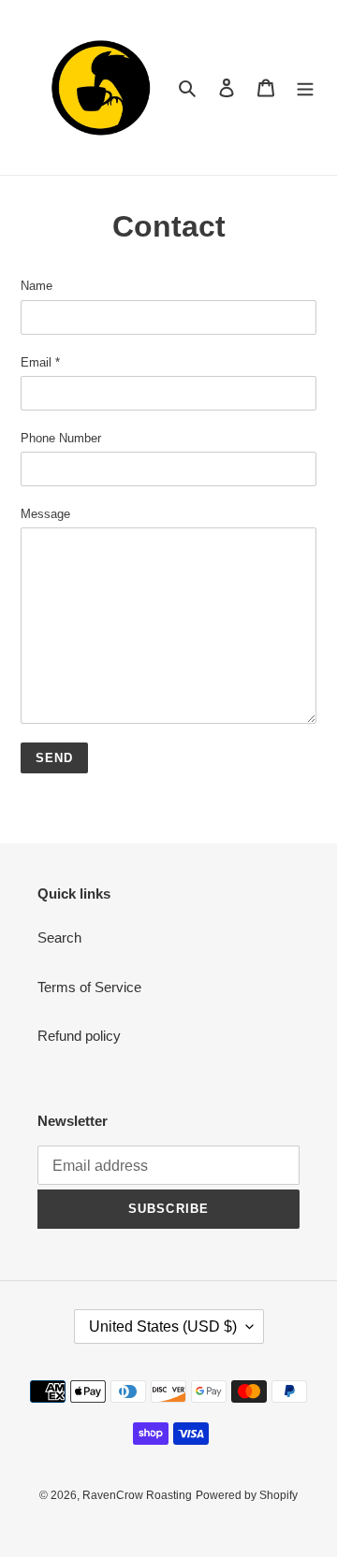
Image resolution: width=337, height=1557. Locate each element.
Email (40, 362)
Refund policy (79, 1036)
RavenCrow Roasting (137, 1495)
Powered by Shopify (247, 1495)
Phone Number (61, 438)
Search (59, 937)
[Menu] (305, 87)
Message (45, 514)
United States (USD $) (163, 1326)
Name (36, 286)
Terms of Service (89, 987)
